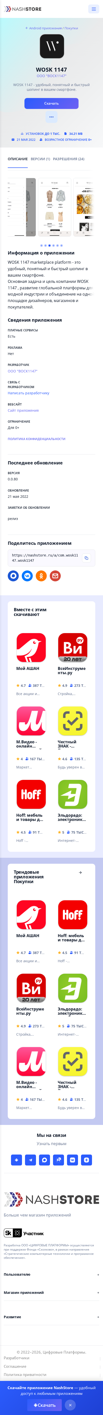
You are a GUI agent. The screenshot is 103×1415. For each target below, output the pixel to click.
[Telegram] (30, 1160)
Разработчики (17, 1357)
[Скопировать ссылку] (86, 558)
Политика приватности (25, 1374)
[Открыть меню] (93, 8)
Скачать (51, 103)
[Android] (16, 1160)
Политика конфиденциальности (37, 439)
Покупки (71, 28)
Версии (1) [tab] (40, 159)
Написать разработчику (28, 393)
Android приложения (45, 28)
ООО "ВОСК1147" (51, 75)
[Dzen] (86, 1160)
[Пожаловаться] (52, 117)
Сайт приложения (23, 410)
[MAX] (44, 1160)
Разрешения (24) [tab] (68, 159)
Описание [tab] (18, 159)
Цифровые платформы (64, 1352)
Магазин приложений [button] (24, 1292)
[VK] (72, 1160)
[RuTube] (58, 1160)
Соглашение (15, 1366)
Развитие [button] (12, 1316)
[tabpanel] (51, 240)
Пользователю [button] (17, 1274)
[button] (41, 246)
